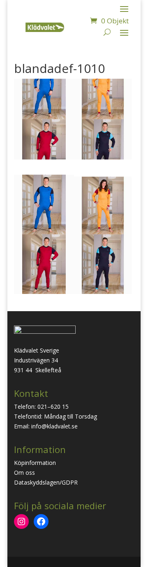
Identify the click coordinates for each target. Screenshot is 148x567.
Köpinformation (35, 463)
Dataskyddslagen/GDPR (46, 482)
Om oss (24, 472)
